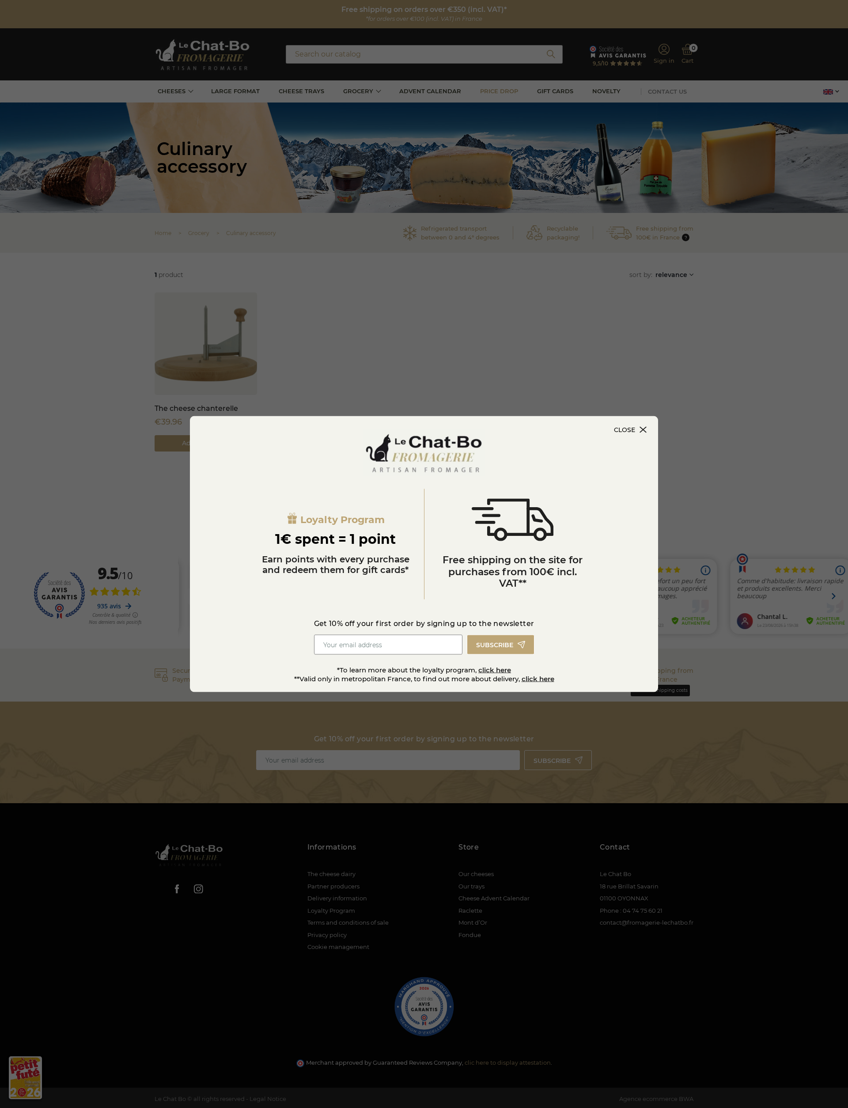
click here (494, 670)
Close (624, 430)
